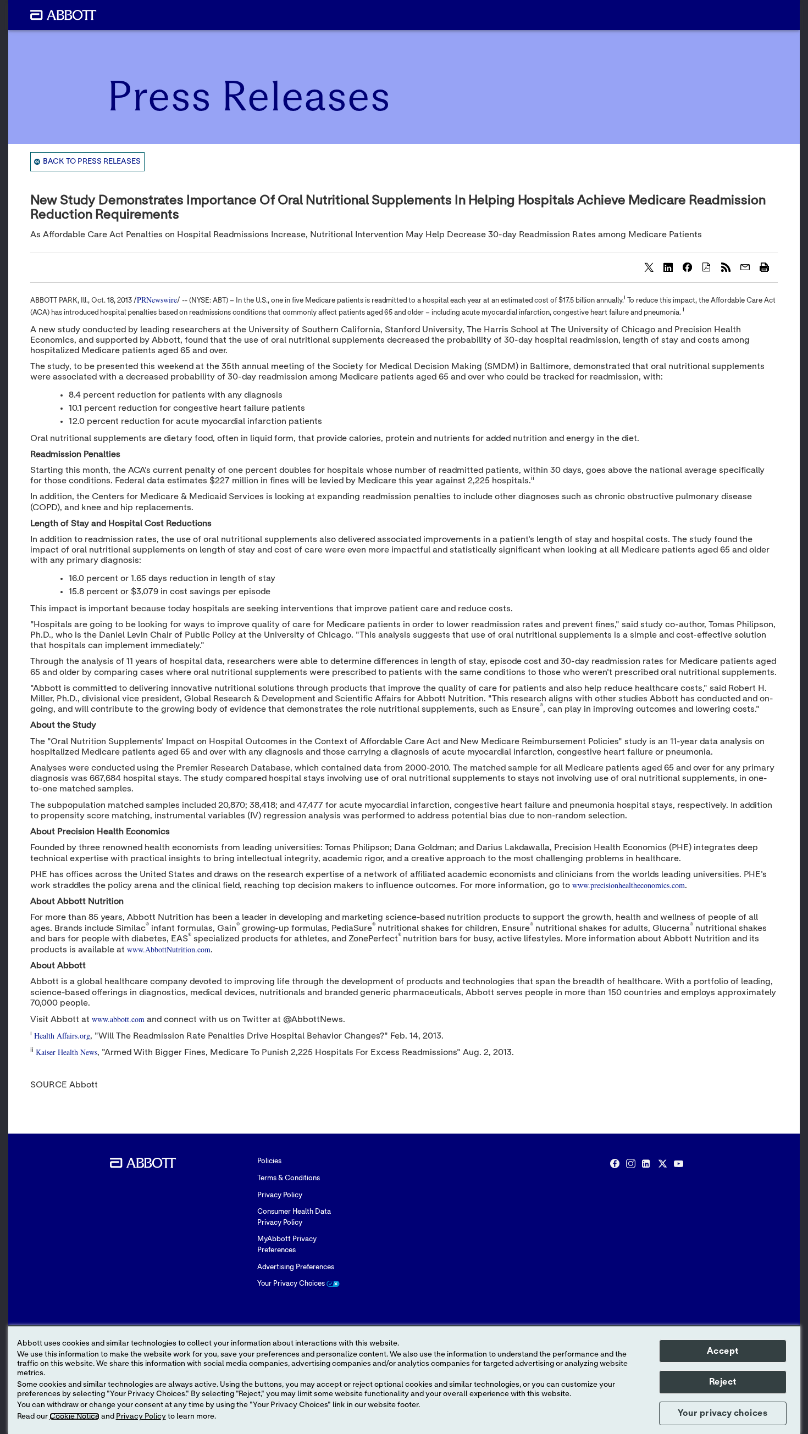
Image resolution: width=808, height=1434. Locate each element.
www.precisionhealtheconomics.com (628, 885)
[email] (745, 267)
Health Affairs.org (62, 1035)
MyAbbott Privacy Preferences (287, 1245)
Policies (269, 1161)
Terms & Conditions (288, 1178)
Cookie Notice (74, 1416)
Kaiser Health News (66, 1052)
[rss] (725, 267)
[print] (764, 267)
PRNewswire (157, 299)
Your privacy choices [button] (722, 1413)
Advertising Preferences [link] (295, 1267)
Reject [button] (723, 1381)
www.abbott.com (118, 1019)
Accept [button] (723, 1351)
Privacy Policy (279, 1195)
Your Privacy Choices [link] (291, 1283)
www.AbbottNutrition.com (169, 949)
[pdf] (706, 267)
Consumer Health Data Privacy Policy (294, 1217)
